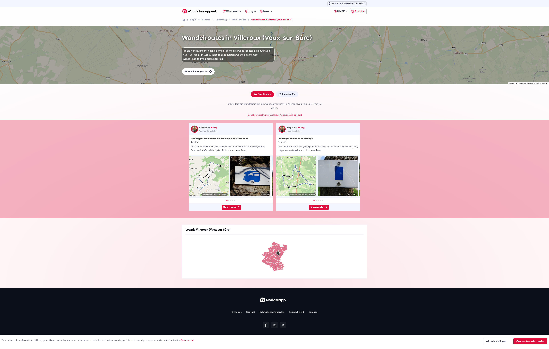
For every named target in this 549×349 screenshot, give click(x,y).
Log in (252, 11)
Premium (360, 11)
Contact (250, 312)
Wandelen (232, 11)
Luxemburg (221, 19)
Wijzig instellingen (496, 341)
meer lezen (241, 150)
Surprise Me (288, 94)
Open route (229, 207)
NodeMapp (544, 83)
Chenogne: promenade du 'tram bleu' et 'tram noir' (219, 138)
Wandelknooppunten (196, 71)
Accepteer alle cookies (531, 341)
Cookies (313, 312)
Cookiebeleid (187, 340)
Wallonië (206, 19)
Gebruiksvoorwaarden (271, 312)
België (193, 19)
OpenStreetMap (525, 83)
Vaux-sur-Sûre (239, 19)
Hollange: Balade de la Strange (296, 138)
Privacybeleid (296, 312)
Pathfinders (264, 94)
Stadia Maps (514, 83)
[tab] (226, 200)
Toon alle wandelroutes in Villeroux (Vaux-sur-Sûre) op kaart (274, 115)
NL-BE (341, 11)
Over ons (237, 312)
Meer (266, 11)
